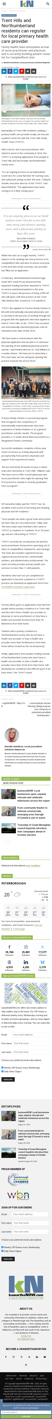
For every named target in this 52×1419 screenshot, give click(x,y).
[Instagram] (13, 1357)
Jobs (42, 1375)
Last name (6, 1052)
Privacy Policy (41, 1378)
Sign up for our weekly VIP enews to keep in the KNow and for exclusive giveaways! (26, 1406)
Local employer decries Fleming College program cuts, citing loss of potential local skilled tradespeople (39, 709)
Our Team (9, 1378)
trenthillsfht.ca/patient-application (18, 586)
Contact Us (26, 1336)
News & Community (9, 15)
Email (6, 1034)
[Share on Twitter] (15, 71)
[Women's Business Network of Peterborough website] (18, 1199)
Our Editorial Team (26, 1339)
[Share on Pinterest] (21, 71)
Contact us (28, 1378)
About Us (33, 1375)
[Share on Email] (27, 71)
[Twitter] (21, 1357)
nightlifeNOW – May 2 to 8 (13, 704)
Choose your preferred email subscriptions (21, 1060)
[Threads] (29, 1357)
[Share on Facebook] (10, 71)
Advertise (23, 1375)
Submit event (11, 1375)
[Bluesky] (45, 1357)
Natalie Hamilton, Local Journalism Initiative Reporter (27, 62)
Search (19, 1378)
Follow (26, 946)
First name (6, 1043)
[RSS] (26, 1365)
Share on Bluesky (40, 249)
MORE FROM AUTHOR (13, 783)
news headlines (33, 865)
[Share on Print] (33, 71)
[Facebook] (6, 1357)
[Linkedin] (37, 1357)
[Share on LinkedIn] (4, 71)
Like (9, 946)
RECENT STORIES (11, 779)
